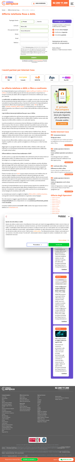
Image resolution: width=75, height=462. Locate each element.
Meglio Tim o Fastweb (42, 413)
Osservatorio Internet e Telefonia (62, 397)
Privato (25, 21)
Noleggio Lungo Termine (7, 405)
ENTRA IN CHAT (67, 459)
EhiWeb (39, 410)
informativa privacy (29, 47)
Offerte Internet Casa (13, 10)
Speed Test (22, 404)
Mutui (3, 399)
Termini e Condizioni (6, 417)
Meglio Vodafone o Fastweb (43, 417)
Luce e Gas (4, 397)
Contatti (3, 414)
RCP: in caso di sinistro (19, 453)
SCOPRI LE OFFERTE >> (29, 459)
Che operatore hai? (13, 30)
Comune (16, 25)
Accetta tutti (59, 244)
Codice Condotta (5, 418)
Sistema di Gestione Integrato (8, 408)
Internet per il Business (24, 399)
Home (3, 10)
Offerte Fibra (22, 397)
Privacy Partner (5, 421)
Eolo (38, 405)
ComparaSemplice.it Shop (7, 427)
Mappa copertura (58, 399)
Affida (26, 456)
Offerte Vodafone (56, 203)
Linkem (39, 407)
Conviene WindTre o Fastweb (43, 420)
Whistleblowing (5, 415)
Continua (64, 269)
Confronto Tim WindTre (42, 414)
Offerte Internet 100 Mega (25, 407)
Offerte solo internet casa (25, 401)
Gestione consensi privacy (7, 424)
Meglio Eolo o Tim (41, 418)
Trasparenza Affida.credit (12, 456)
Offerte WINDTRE (56, 201)
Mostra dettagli (62, 240)
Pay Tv (3, 407)
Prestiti (3, 401)
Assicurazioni (4, 398)
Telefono (16, 42)
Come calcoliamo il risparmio (8, 413)
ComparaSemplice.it (6, 395)
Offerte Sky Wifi (56, 211)
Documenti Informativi (10, 453)
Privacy (3, 420)
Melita (39, 397)
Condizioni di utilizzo (66, 452)
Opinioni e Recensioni (6, 429)
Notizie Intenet (58, 396)
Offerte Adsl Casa (23, 398)
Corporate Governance (6, 411)
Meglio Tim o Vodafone (42, 411)
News (3, 430)
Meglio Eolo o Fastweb (42, 421)
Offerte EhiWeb (56, 210)
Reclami (3, 453)
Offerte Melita (55, 213)
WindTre (39, 402)
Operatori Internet (41, 395)
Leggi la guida (68, 145)
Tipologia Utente (13, 20)
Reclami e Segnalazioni (6, 426)
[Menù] (72, 3)
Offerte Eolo (55, 208)
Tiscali (39, 404)
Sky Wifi (39, 408)
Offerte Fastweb (56, 197)
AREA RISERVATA (40, 3)
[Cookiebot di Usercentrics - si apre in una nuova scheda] (59, 216)
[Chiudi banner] (68, 216)
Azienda (39, 21)
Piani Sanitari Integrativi (7, 404)
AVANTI (33, 57)
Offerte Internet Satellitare (25, 409)
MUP (60, 452)
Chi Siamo (4, 410)
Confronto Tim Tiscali (42, 415)
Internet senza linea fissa (25, 410)
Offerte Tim (55, 199)
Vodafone (39, 399)
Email (16, 38)
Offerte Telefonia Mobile (7, 402)
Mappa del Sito (5, 432)
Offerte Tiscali (55, 204)
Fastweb (39, 401)
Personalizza (36, 244)
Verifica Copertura (23, 406)
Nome (16, 34)
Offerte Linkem (55, 206)
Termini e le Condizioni (38, 60)
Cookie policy (4, 423)
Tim (38, 398)
